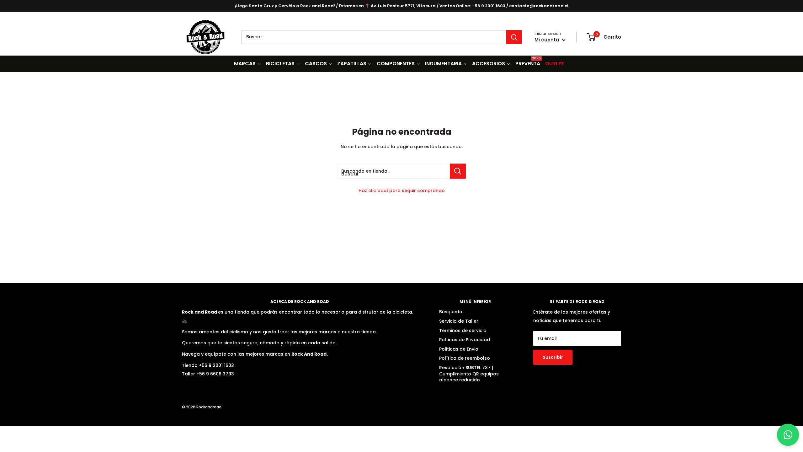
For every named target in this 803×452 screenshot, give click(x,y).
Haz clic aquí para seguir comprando (402, 190)
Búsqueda (450, 312)
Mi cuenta (547, 39)
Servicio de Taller (458, 321)
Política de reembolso (464, 358)
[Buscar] (514, 37)
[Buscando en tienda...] (458, 171)
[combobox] (374, 37)
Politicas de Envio (458, 349)
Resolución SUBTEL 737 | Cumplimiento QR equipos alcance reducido (469, 373)
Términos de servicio (463, 330)
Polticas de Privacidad (464, 339)
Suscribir (553, 357)
